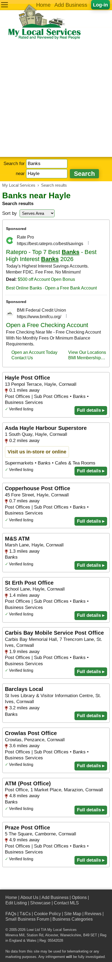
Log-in (100, 5)
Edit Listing (16, 903)
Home (43, 5)
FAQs (10, 913)
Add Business (70, 5)
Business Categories (72, 919)
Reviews (93, 913)
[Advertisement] (56, 98)
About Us (29, 897)
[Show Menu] (4, 4)
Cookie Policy (47, 913)
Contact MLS (66, 903)
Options (79, 897)
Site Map (72, 913)
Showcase (40, 903)
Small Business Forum (27, 919)
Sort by (9, 213)
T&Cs (25, 913)
